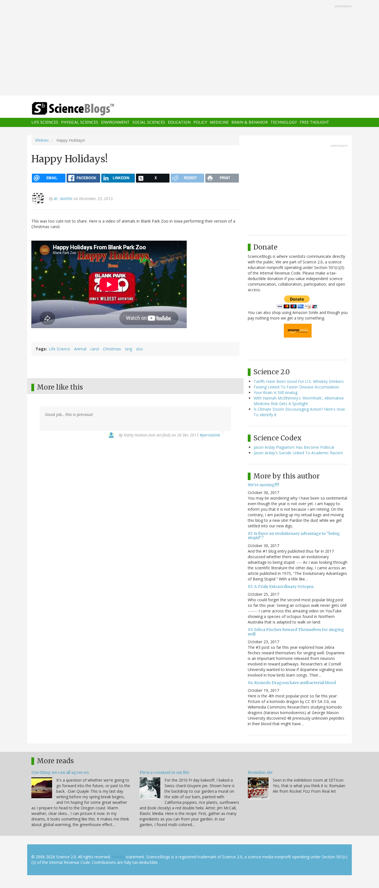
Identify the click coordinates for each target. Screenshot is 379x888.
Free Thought (314, 122)
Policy (200, 122)
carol (94, 348)
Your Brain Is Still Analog (275, 392)
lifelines (42, 140)
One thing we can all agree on (60, 772)
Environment (115, 122)
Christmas (112, 348)
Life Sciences (44, 122)
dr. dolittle (63, 198)
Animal (80, 348)
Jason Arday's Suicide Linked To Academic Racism (298, 452)
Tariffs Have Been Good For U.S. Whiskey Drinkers (299, 381)
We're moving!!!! (263, 484)
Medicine (219, 122)
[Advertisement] (189, 48)
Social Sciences (148, 122)
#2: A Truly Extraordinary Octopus (281, 586)
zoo (139, 348)
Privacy (118, 856)
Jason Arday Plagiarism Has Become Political (294, 447)
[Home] (84, 109)
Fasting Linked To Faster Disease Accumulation (296, 387)
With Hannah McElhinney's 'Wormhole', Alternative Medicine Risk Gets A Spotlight (299, 400)
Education (179, 122)
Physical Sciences (79, 122)
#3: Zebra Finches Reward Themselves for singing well (296, 631)
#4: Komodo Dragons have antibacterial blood (292, 682)
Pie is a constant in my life (164, 772)
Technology (284, 122)
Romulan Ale (260, 772)
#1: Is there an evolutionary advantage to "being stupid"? (294, 535)
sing (128, 348)
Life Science (59, 348)
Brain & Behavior (249, 122)
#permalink (210, 435)
